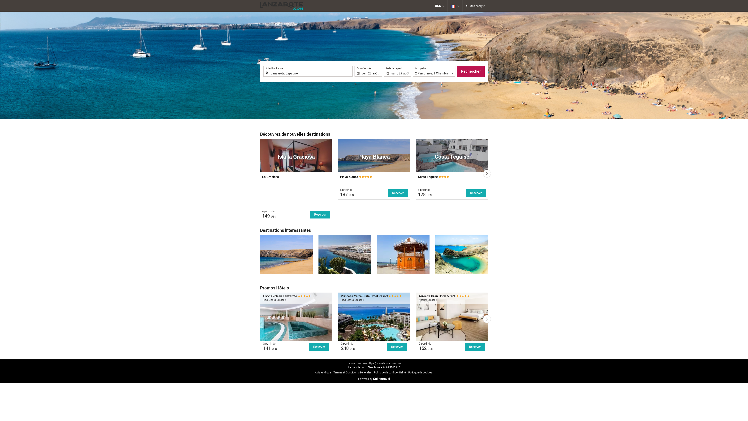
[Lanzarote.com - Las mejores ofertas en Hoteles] (281, 6)
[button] (439, 6)
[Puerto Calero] (461, 254)
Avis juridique (323, 372)
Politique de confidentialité (390, 372)
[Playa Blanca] (286, 254)
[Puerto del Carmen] (344, 254)
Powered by (374, 378)
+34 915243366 (390, 367)
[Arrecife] (403, 254)
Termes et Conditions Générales (352, 372)
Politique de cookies (420, 372)
